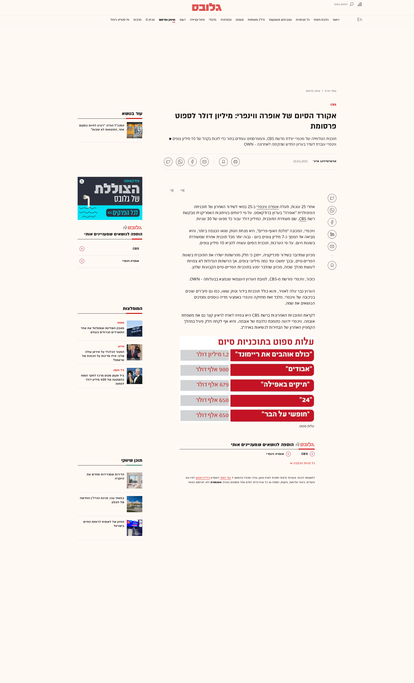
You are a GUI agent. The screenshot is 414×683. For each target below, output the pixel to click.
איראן (121, 346)
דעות (183, 20)
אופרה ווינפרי (268, 206)
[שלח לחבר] (332, 246)
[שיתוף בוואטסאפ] (180, 161)
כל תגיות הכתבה (304, 463)
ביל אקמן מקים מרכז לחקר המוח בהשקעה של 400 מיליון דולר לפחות (102, 379)
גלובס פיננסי (321, 20)
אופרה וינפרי (275, 454)
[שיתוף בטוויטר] (168, 161)
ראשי (336, 20)
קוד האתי (225, 477)
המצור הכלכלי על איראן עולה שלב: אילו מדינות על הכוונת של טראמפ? (103, 356)
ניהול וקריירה (197, 20)
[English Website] (359, 19)
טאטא (120, 322)
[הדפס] (235, 161)
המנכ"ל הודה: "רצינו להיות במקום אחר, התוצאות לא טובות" (101, 127)
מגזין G (150, 20)
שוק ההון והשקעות (280, 20)
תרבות (137, 20)
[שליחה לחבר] (204, 161)
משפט (239, 20)
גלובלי (212, 20)
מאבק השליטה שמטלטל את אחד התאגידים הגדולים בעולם (102, 330)
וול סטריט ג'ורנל (119, 20)
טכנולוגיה (226, 20)
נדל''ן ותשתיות (256, 20)
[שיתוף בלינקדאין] (332, 234)
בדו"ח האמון (203, 477)
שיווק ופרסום (167, 20)
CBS (333, 104)
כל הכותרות (302, 20)
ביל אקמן (118, 370)
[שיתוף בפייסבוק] (192, 161)
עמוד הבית (330, 91)
